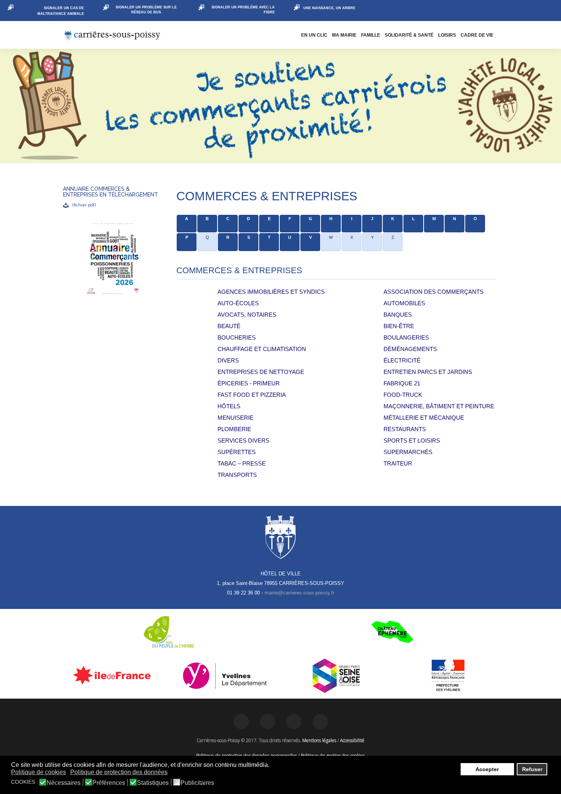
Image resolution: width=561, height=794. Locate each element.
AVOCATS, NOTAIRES (247, 314)
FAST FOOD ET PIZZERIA (252, 394)
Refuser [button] (532, 769)
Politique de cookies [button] (38, 772)
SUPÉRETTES (237, 452)
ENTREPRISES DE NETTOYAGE (261, 372)
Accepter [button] (487, 769)
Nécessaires (64, 783)
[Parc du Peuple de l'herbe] (169, 632)
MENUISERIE (235, 417)
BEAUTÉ (229, 326)
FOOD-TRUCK (403, 394)
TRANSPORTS (237, 475)
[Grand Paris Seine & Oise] (336, 676)
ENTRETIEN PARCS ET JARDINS (428, 372)
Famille (370, 35)
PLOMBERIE (234, 429)
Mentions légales (319, 740)
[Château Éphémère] (392, 632)
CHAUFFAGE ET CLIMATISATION (262, 349)
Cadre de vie (477, 35)
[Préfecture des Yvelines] (448, 676)
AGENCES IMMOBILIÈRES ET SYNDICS (271, 291)
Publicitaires (197, 783)
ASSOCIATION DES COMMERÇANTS (434, 291)
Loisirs (447, 35)
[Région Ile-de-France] (113, 675)
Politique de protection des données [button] (119, 772)
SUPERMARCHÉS (408, 452)
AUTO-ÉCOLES (238, 303)
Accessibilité (352, 740)
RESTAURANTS (405, 429)
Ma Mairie (344, 35)
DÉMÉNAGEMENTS (410, 349)
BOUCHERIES (237, 337)
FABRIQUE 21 (402, 383)
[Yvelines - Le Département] (225, 675)
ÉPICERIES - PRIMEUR (249, 383)
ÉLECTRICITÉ (402, 360)
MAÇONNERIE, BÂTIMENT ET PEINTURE (439, 406)
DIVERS (228, 360)
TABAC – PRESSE (242, 463)
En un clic (314, 35)
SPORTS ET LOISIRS (412, 440)
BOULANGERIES (406, 337)
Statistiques (153, 783)
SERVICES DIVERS (243, 440)
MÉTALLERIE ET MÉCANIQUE (424, 417)
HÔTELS (229, 406)
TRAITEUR (398, 463)
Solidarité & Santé (409, 35)
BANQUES (398, 314)
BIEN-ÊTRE (399, 326)
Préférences (108, 783)
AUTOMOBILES (404, 303)
